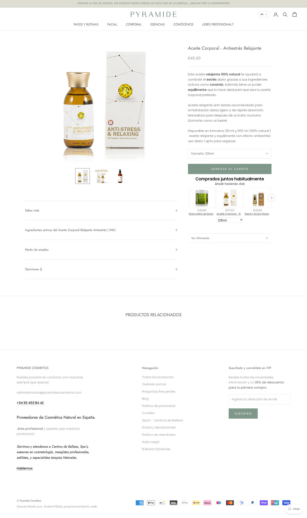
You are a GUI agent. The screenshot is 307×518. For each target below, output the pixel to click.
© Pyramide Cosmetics (29, 501)
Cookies (148, 413)
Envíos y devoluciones (159, 427)
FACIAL (112, 24)
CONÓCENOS (183, 24)
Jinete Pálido (53, 506)
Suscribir (243, 414)
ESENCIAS (157, 24)
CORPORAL (134, 24)
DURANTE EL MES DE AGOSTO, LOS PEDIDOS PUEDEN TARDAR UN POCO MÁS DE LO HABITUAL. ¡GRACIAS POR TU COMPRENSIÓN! (153, 3)
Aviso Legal (150, 442)
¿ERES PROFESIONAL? (217, 24)
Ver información (200, 238)
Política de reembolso (159, 434)
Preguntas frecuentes (158, 391)
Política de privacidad (158, 406)
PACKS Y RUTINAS (86, 24)
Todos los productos (158, 377)
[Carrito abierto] (295, 14)
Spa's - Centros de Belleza (162, 420)
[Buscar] (285, 14)
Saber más (32, 210)
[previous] (13, 328)
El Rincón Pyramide (156, 449)
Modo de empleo (36, 249)
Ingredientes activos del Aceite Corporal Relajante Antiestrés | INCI (70, 230)
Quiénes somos (154, 384)
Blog (145, 398)
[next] (294, 328)
